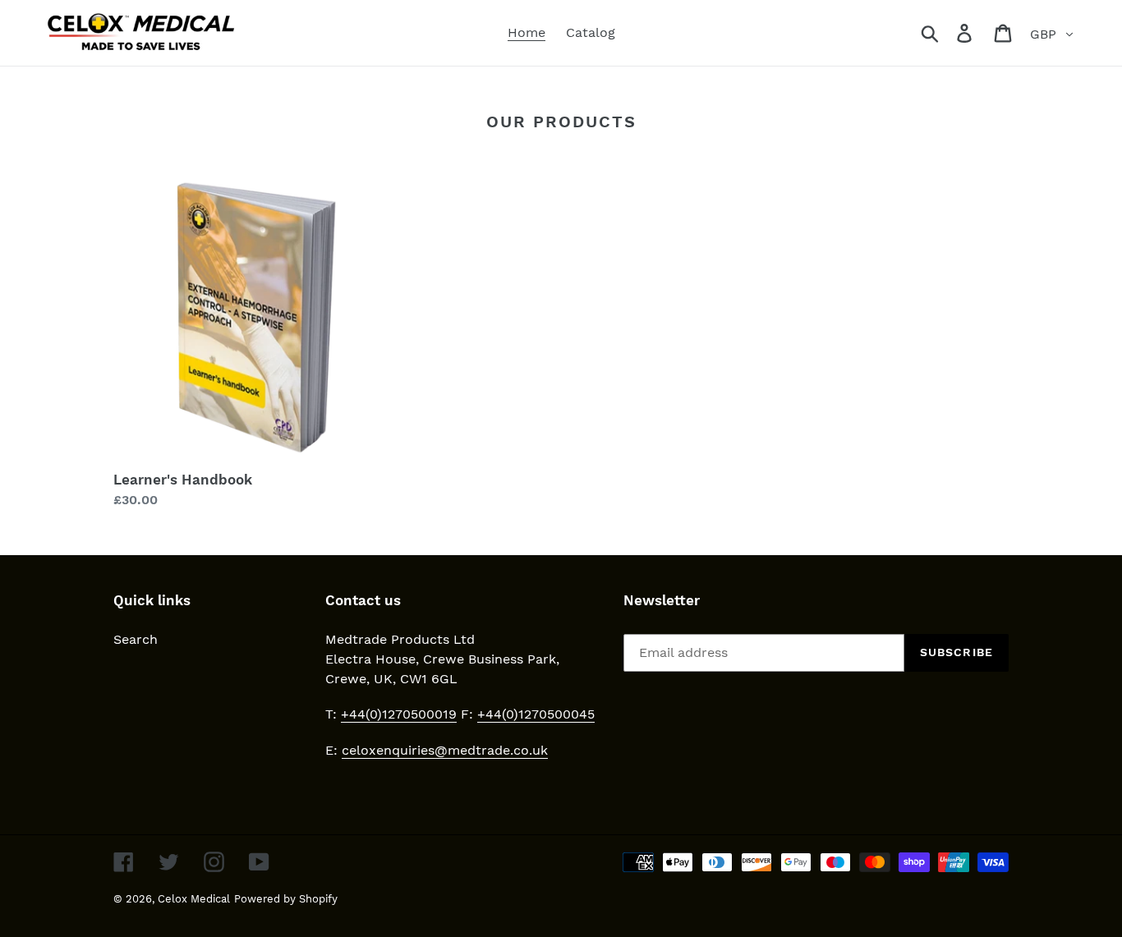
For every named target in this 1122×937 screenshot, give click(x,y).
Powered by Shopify (286, 899)
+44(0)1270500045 (536, 714)
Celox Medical (194, 899)
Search (135, 639)
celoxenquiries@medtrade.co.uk (445, 750)
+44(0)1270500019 (399, 714)
